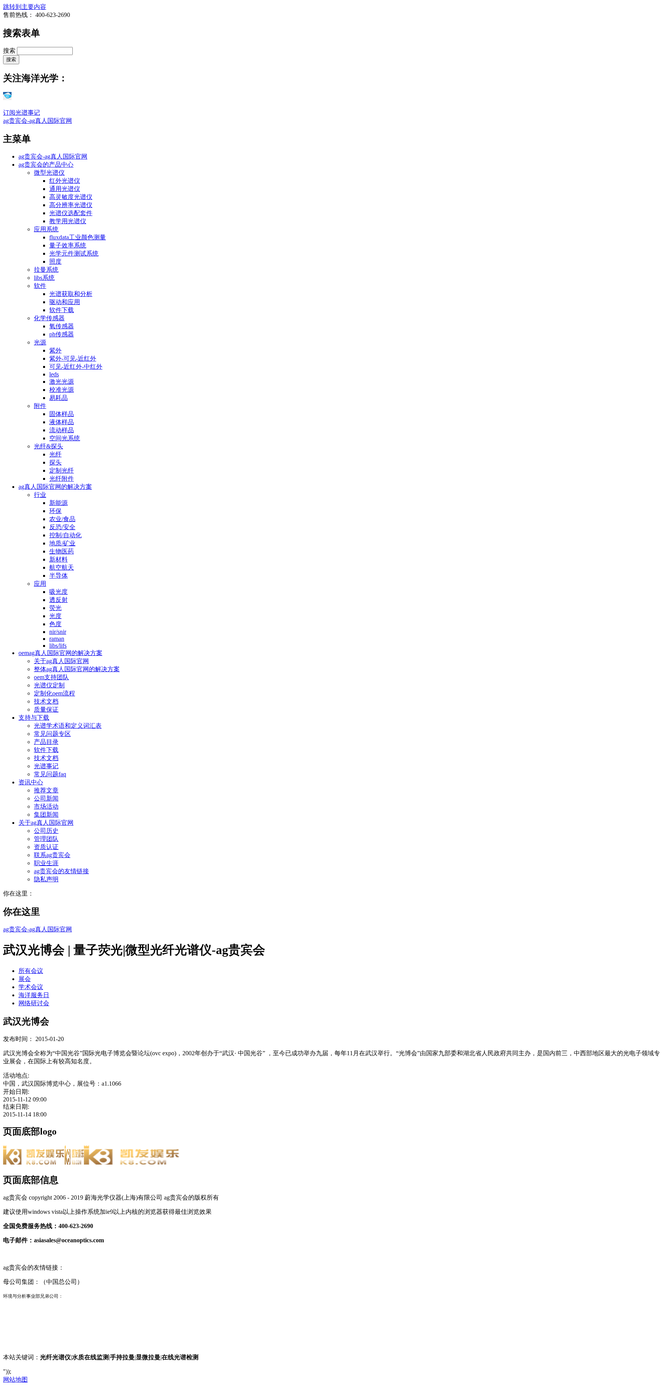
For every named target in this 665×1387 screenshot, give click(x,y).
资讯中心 (30, 782)
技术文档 (46, 701)
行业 (40, 494)
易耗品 (58, 397)
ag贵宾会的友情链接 (61, 871)
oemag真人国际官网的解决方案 (60, 653)
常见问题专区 (52, 733)
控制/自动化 (65, 535)
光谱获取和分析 (70, 294)
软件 (40, 285)
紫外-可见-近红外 (72, 358)
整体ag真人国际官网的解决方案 (77, 669)
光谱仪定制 (49, 685)
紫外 (55, 350)
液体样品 (61, 422)
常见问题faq (50, 774)
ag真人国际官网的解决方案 (55, 486)
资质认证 (46, 847)
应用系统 (46, 229)
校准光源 (61, 389)
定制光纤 (61, 470)
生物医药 (61, 551)
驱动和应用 (64, 302)
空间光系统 (64, 438)
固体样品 (61, 414)
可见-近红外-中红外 (75, 366)
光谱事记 (46, 766)
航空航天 (61, 567)
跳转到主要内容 (24, 6)
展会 (24, 979)
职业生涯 (46, 863)
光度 (55, 616)
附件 (40, 406)
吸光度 (58, 591)
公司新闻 (46, 798)
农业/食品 (62, 519)
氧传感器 (61, 326)
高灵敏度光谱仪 (70, 197)
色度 (55, 624)
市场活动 (46, 806)
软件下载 (61, 310)
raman (56, 638)
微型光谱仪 (49, 172)
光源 (40, 342)
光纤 (55, 454)
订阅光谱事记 (21, 112)
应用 (40, 583)
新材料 (58, 559)
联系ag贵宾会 (52, 855)
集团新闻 (46, 814)
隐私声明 (46, 879)
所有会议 (30, 971)
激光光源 (61, 381)
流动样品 (61, 430)
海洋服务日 (33, 995)
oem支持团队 (51, 677)
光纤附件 (61, 478)
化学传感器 (49, 318)
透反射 (58, 600)
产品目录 (46, 742)
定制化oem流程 (54, 693)
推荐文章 (46, 790)
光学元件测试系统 (74, 253)
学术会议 (30, 987)
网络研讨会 (33, 1003)
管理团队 (46, 839)
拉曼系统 (46, 269)
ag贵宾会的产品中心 (46, 164)
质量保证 (46, 709)
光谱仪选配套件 (70, 213)
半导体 (58, 575)
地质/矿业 (62, 543)
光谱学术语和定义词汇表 (68, 725)
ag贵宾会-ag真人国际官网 (37, 120)
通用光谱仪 (64, 188)
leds (54, 374)
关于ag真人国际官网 (61, 661)
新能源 (58, 503)
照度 (55, 261)
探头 (55, 462)
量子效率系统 (67, 245)
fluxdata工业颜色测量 (77, 237)
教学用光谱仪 (67, 221)
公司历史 (46, 830)
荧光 (55, 608)
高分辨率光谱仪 (70, 205)
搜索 (10, 50)
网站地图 (15, 1379)
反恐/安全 (62, 527)
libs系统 (44, 277)
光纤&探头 (48, 446)
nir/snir (57, 631)
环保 (55, 511)
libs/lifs (58, 645)
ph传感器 (61, 334)
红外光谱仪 (64, 180)
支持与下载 (33, 717)
